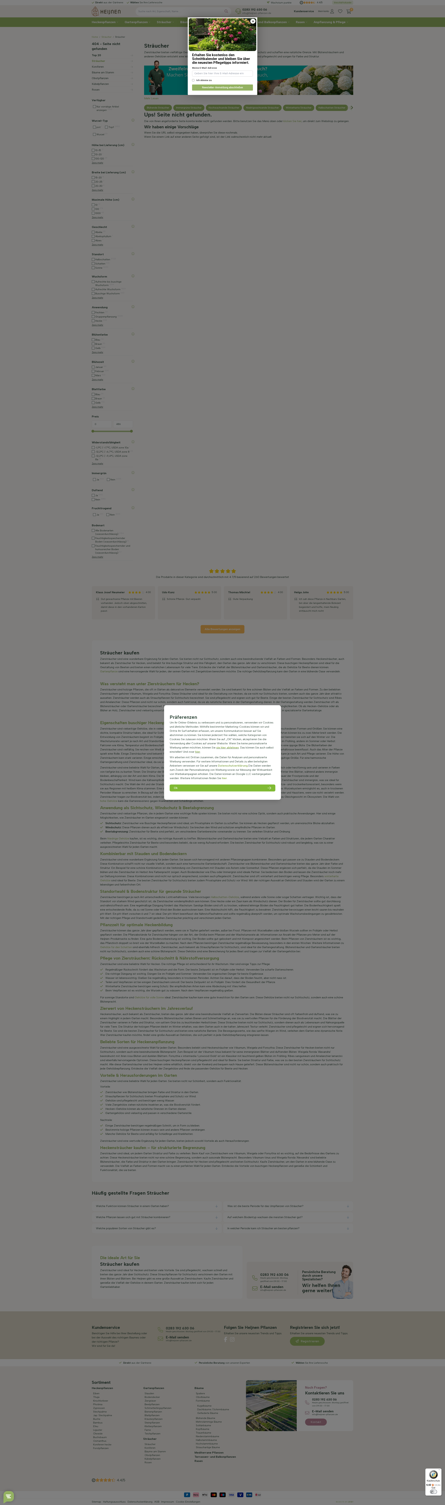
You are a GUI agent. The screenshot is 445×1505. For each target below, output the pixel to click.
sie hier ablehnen (227, 747)
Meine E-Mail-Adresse (204, 68)
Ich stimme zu (204, 80)
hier (197, 751)
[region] (222, 752)
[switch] (433, 1492)
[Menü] (439, 1470)
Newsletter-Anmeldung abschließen (222, 87)
